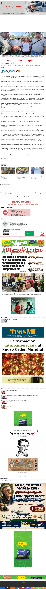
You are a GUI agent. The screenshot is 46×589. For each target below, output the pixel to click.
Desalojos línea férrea (7, 184)
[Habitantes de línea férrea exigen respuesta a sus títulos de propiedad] (37, 170)
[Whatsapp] (5, 70)
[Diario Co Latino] (23, 8)
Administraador (4, 65)
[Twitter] (12, 70)
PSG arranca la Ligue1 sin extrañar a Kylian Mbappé (38, 193)
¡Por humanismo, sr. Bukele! (12, 319)
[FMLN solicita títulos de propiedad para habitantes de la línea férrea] (8, 170)
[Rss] (18, 196)
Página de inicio (3, 24)
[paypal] (28, 196)
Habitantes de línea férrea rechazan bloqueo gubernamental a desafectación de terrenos (22, 176)
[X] (7, 70)
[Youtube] (24, 196)
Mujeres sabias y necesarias (12, 390)
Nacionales (8, 24)
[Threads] (17, 70)
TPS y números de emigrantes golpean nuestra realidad (17, 400)
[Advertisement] (23, 19)
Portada (21, 65)
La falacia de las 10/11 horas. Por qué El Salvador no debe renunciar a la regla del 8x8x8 (22, 395)
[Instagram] (14, 70)
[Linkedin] (10, 70)
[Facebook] (3, 70)
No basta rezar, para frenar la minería (13, 405)
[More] (19, 70)
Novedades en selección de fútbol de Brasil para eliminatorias (9, 193)
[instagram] (26, 196)
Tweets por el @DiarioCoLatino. (6, 480)
